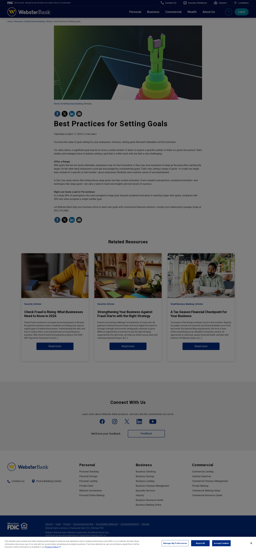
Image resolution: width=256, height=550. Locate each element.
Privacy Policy (51, 547)
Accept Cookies (221, 543)
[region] (128, 543)
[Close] (251, 543)
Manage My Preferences (175, 543)
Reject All (200, 543)
